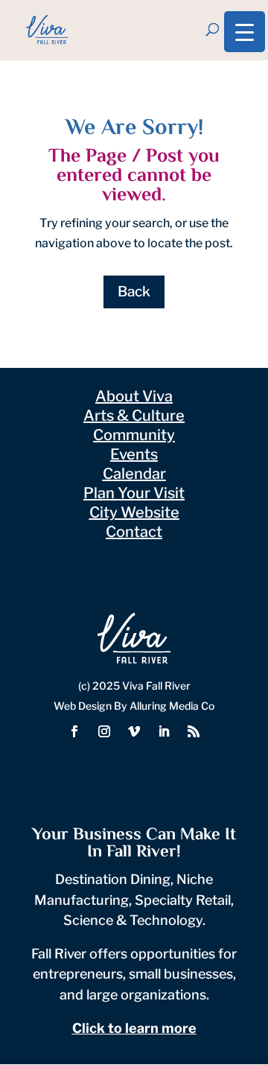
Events (134, 454)
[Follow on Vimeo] (134, 731)
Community (134, 435)
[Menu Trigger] (244, 31)
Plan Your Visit (134, 493)
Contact (134, 532)
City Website (134, 512)
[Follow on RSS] (193, 731)
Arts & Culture (134, 416)
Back (134, 291)
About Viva (134, 396)
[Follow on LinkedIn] (164, 731)
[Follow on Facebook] (74, 731)
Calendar (134, 474)
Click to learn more (134, 1028)
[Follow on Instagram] (104, 731)
